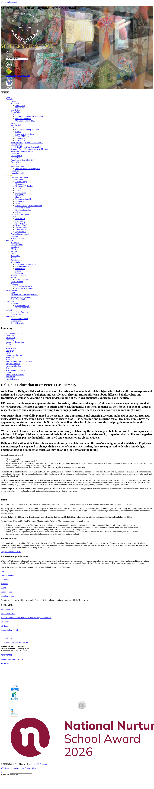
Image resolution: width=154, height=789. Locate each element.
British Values (16, 112)
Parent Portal (11, 316)
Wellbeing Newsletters (23, 288)
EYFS (17, 190)
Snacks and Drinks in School (22, 151)
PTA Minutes (20, 140)
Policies (13, 258)
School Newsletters (18, 323)
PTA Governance (22, 138)
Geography (19, 195)
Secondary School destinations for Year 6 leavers (29, 149)
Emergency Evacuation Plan (26, 264)
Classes (13, 216)
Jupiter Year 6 (20, 232)
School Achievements (19, 275)
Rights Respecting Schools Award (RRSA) (27, 143)
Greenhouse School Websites (26, 768)
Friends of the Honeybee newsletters (29, 116)
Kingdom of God (7, 596)
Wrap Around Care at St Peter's (22, 160)
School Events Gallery (19, 319)
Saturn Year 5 (20, 229)
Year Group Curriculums (20, 214)
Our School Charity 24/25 (25, 121)
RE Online (5, 622)
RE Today (5, 626)
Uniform (14, 164)
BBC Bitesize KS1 (8, 609)
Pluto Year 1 (20, 221)
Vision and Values (17, 166)
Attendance (15, 243)
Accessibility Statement (19, 312)
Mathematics (20, 201)
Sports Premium (17, 282)
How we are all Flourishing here (27, 169)
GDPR (13, 249)
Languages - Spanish (23, 199)
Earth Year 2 (20, 223)
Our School (10, 99)
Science (18, 212)
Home (8, 97)
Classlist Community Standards (27, 130)
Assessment (15, 236)
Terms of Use (16, 314)
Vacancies (5, 663)
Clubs (13, 293)
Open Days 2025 (21, 108)
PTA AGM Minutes (22, 136)
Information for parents (24, 286)
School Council (16, 145)
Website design (6, 768)
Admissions (15, 103)
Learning (9, 175)
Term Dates (15, 153)
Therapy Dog (16, 162)
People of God (6, 592)
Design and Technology (24, 186)
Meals (13, 123)
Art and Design (21, 182)
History (18, 197)
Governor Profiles (22, 306)
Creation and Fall (7, 575)
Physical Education (22, 208)
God (2, 571)
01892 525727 (6, 655)
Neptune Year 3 (21, 225)
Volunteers (15, 171)
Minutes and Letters (22, 308)
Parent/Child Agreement (20, 234)
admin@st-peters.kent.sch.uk (12, 659)
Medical (14, 251)
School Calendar (17, 245)
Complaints (15, 247)
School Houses (16, 156)
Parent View (15, 256)
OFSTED (14, 253)
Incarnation (5, 579)
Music (17, 203)
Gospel (3, 588)
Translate (23, 61)
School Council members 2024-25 (28, 147)
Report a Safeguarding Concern (18, 76)
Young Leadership (18, 173)
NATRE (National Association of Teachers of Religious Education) (26, 618)
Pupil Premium (16, 260)
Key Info (9, 240)
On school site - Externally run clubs (24, 295)
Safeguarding (16, 262)
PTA (12, 127)
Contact (9, 310)
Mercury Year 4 (21, 227)
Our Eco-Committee (23, 119)
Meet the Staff (16, 125)
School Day (15, 158)
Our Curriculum (17, 180)
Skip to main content (9, 2)
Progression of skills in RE (11, 552)
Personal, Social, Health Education (28, 206)
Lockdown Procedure (23, 266)
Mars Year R (20, 219)
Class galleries (16, 321)
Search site (5, 775)
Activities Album (21, 279)
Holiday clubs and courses (21, 297)
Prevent (18, 271)
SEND (13, 277)
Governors (10, 301)
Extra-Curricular (12, 290)
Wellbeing (19, 273)
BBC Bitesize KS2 (8, 614)
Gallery (18, 132)
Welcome (14, 101)
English (18, 188)
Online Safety (20, 269)
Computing (19, 184)
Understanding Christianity (11, 630)
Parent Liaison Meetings (24, 134)
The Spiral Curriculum (19, 177)
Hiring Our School (18, 299)
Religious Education (23, 210)
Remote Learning (17, 238)
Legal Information (40, 764)
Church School (16, 110)
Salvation (4, 584)
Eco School (15, 114)
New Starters (20, 106)
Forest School (20, 193)
